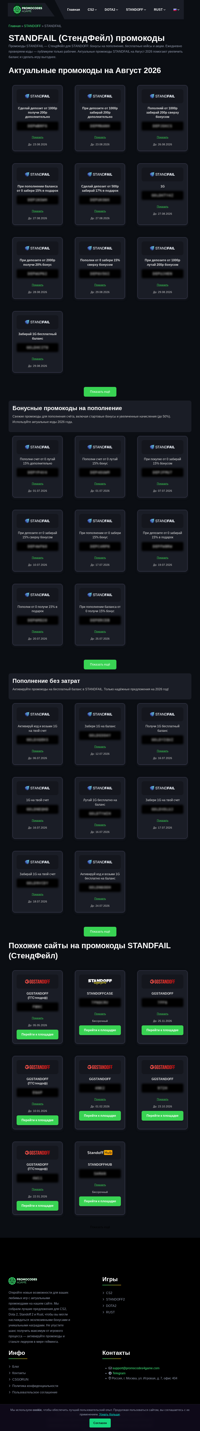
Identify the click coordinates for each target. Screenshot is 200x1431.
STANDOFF (134, 9)
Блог (15, 1366)
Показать (37, 137)
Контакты (19, 1373)
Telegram (118, 1373)
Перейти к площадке (37, 1034)
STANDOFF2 (115, 1299)
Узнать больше (109, 1414)
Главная (73, 9)
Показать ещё (100, 391)
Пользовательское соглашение (34, 1392)
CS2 (91, 9)
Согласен (100, 1423)
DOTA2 (110, 9)
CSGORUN (20, 1379)
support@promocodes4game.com (135, 1368)
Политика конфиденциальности (35, 1386)
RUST (158, 9)
